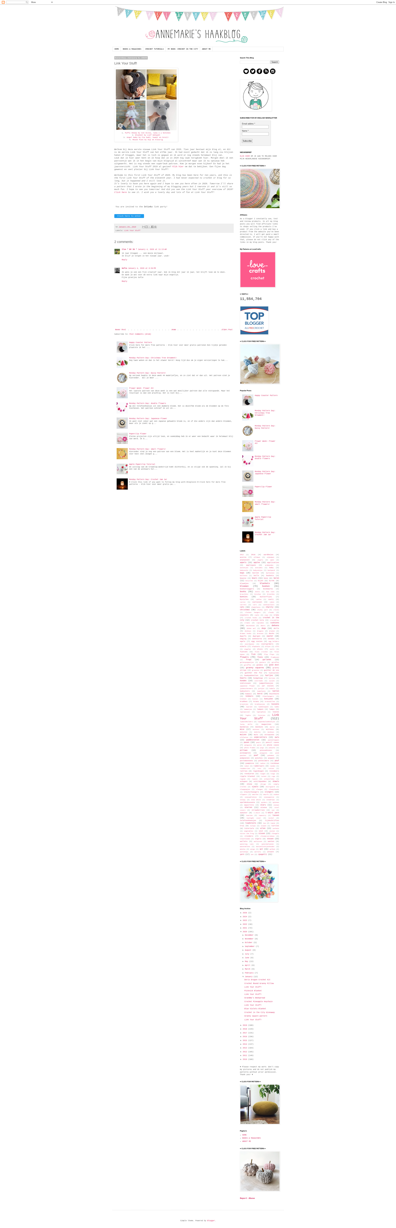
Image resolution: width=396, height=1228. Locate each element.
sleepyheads (274, 789)
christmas (245, 610)
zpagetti (262, 854)
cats (242, 607)
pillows (244, 750)
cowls (257, 615)
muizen (243, 735)
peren (259, 745)
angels (260, 560)
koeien (255, 699)
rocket (264, 776)
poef (256, 755)
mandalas (244, 727)
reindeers (274, 771)
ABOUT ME (206, 49)
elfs (277, 646)
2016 (253, 555)
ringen (262, 774)
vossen (270, 839)
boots (257, 592)
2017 (245, 1033)
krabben (244, 701)
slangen (259, 789)
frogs (248, 660)
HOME (116, 49)
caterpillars (268, 605)
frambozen (275, 657)
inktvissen (245, 683)
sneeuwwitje (269, 797)
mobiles (257, 732)
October (249, 943)
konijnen (268, 699)
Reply (124, 260)
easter (270, 636)
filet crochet (261, 652)
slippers (243, 794)
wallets (244, 841)
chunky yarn (262, 610)
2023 (245, 920)
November (250, 939)
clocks (276, 610)
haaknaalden (274, 673)
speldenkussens (247, 802)
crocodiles (274, 620)
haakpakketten (251, 675)
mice (242, 729)
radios (262, 763)
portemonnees (246, 761)
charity (269, 607)
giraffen (275, 662)
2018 (245, 1029)
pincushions (266, 750)
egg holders (274, 641)
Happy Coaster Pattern (140, 342)
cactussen (257, 602)
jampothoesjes (266, 683)
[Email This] (143, 226)
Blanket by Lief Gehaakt (147, 135)
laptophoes (261, 712)
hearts (243, 678)
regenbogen (258, 771)
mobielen (243, 732)
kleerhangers (268, 696)
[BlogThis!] (146, 226)
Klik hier (178, 166)
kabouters (245, 691)
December (250, 935)
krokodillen (270, 701)
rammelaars (259, 766)
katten (276, 691)
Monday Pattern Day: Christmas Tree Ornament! (153, 358)
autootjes (244, 568)
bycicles (244, 599)
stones (263, 807)
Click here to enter (129, 216)
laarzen (249, 707)
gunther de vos (271, 670)
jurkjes (261, 688)
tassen (276, 815)
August (248, 950)
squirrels (249, 805)
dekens (275, 625)
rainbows (274, 763)
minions (256, 729)
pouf (277, 761)
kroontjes (244, 704)
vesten (272, 831)
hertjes (272, 678)
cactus (242, 602)
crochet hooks (251, 618)
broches (257, 594)
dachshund (250, 626)
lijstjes (261, 715)
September (250, 946)
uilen (262, 828)
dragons (260, 631)
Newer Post (120, 330)
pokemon (270, 755)
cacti (271, 599)
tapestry (262, 815)
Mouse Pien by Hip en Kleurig (148, 140)
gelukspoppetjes (247, 662)
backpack (271, 570)
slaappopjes (245, 789)
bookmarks (268, 589)
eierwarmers (267, 644)
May (247, 961)
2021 (245, 928)
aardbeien (268, 555)
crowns (247, 623)
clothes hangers (252, 612)
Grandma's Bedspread (254, 998)
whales (242, 849)
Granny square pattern (255, 1016)
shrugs (263, 784)
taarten (249, 815)
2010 (245, 1059)
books (243, 591)
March (248, 969)
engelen (247, 649)
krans (256, 701)
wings (252, 849)
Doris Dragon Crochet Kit (257, 980)
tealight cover (254, 818)
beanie (243, 578)
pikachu (272, 748)
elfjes (268, 646)
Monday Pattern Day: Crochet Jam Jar (148, 479)
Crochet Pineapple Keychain (258, 1002)
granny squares (255, 667)
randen (272, 766)
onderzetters (260, 737)
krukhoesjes (260, 704)
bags (242, 573)
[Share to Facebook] (152, 226)
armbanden (269, 565)
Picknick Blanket (253, 991)
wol (261, 849)
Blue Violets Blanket (255, 1009)
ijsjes (272, 681)
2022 (245, 924)
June (247, 958)
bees (266, 578)
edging (243, 639)
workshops (244, 852)
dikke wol (251, 628)
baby (271, 568)
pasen (246, 742)
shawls (276, 781)
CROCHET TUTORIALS (154, 49)
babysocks (244, 570)
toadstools (250, 823)
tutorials (249, 828)
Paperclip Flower (137, 434)
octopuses (269, 735)
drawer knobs (246, 633)
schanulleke (269, 779)
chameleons (255, 607)
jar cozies (268, 686)
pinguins (263, 753)
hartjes (269, 675)
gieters (262, 662)
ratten (271, 768)
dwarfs (243, 636)
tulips (253, 826)
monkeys (271, 732)
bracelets (244, 594)
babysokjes (258, 570)
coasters (244, 615)
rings (272, 774)
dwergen (256, 636)
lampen (260, 709)
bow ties (270, 592)
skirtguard (270, 787)
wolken (272, 849)
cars (255, 605)
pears (258, 742)
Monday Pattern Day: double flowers (147, 403)
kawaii (248, 694)
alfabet (257, 557)
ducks (271, 633)
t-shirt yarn (272, 813)
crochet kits (257, 620)
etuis (260, 649)
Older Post (227, 330)
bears (254, 578)
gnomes (259, 665)
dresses (260, 633)
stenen (276, 805)
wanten (271, 841)
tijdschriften (272, 820)
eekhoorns (257, 639)
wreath (270, 852)
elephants (256, 646)
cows (266, 615)
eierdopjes (249, 644)
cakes (272, 602)
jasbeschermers (246, 688)
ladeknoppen (263, 707)
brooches (271, 594)
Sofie (124, 268)
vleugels (275, 833)
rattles (244, 771)
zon (252, 854)
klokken (243, 699)
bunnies (244, 597)
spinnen (276, 802)
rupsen (255, 779)
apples (257, 562)
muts (256, 735)
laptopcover (245, 712)
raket (246, 766)
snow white (256, 800)
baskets (270, 576)
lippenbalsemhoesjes (266, 722)
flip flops (269, 654)
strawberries (258, 810)
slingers (269, 792)
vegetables (248, 831)
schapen (244, 781)
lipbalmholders (246, 722)
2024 (245, 917)
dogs (264, 628)
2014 (245, 1044)
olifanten (244, 737)
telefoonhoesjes (248, 820)
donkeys (248, 631)
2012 (242, 555)
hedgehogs (258, 678)
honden (243, 681)
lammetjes (248, 709)
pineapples (245, 753)
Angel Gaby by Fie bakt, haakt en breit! (148, 137)
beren (276, 578)
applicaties (273, 562)
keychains (274, 694)
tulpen (263, 826)
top (264, 823)
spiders (264, 802)
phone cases (273, 745)
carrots (243, 605)
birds (271, 581)
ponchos (259, 758)
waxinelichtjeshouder (265, 846)
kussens (275, 704)
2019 (245, 1025)
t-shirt (257, 813)
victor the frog (247, 833)
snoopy (242, 800)
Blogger (211, 1221)
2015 (245, 1040)
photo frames (249, 748)
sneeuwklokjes (251, 797)
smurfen (255, 794)
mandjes (259, 727)
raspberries (245, 768)
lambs (276, 707)
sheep (249, 784)
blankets (265, 583)
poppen (271, 758)
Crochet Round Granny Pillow (259, 983)
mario (272, 727)
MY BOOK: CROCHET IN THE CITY (183, 49)
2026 (245, 913)
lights (248, 715)
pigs (262, 748)
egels (242, 641)
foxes (260, 657)
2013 (245, 1048)
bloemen (244, 586)
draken (272, 631)
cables (259, 599)
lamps (272, 709)
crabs (276, 615)
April (248, 965)
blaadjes (244, 583)
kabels (272, 688)
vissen (261, 833)
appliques (251, 565)
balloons (243, 576)
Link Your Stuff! (253, 987)
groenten (255, 670)
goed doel (274, 665)
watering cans (247, 844)
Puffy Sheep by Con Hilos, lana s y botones (147, 133)
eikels (243, 646)
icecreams (258, 681)
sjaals (255, 787)
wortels (257, 852)
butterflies (266, 597)
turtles (275, 826)
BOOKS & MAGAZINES (132, 49)
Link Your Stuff (132, 230)
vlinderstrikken (267, 836)
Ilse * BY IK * (129, 249)
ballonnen (270, 573)
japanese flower (247, 686)
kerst (260, 694)
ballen (255, 573)
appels (243, 562)
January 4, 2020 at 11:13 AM (152, 249)
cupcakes (260, 623)
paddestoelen (252, 740)
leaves (276, 712)
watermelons (245, 846)
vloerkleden (245, 839)
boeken (266, 586)
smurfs (266, 794)
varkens (276, 828)
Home (174, 330)
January (249, 977)
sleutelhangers (251, 792)
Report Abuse (247, 1198)
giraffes (247, 665)
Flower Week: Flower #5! (141, 388)
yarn (242, 854)
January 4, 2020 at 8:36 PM (142, 268)
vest (261, 831)
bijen (260, 581)
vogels (258, 839)
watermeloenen (268, 844)
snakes (276, 794)
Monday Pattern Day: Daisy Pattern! (147, 373)
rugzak (242, 779)
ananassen (245, 560)
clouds (271, 612)
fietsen (244, 652)
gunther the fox (253, 673)
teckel (271, 818)
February (250, 973)
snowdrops (270, 800)
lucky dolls (246, 724)
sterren (248, 807)
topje (273, 823)
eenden (271, 639)
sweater (244, 813)
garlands (267, 660)
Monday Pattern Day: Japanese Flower (148, 419)
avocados (259, 568)
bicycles (249, 581)
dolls (276, 628)
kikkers (249, 696)
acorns (243, 557)
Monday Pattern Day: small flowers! (147, 449)
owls (277, 737)
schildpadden (260, 781)
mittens (270, 729)
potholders (263, 761)
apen (272, 560)
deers (263, 626)
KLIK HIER (245, 156)
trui (242, 826)
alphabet (270, 557)
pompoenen (245, 758)
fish (253, 654)
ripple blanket (247, 776)
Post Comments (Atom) (140, 334)
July (247, 954)
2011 (245, 1055)
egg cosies (257, 641)
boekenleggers (247, 589)
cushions (274, 623)
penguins (248, 745)
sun (273, 810)
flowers (244, 657)
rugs (273, 776)
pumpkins (249, 763)
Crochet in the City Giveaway (259, 1012)
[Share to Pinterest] (155, 226)
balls (256, 576)
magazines (266, 724)
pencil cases (272, 742)
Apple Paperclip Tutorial (142, 464)
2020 (245, 932)
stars (263, 805)
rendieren (249, 774)
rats (259, 768)
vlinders (249, 836)
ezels (272, 649)
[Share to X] (149, 226)
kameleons (261, 691)
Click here (120, 192)
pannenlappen (273, 740)
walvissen (258, 841)
